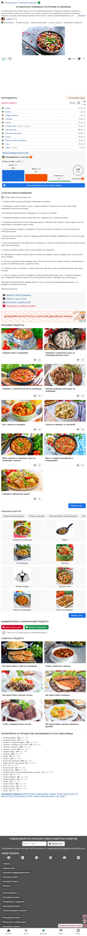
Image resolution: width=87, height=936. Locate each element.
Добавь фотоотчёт (13, 627)
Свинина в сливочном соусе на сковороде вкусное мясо (60, 354)
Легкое (8, 112)
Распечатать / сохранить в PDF (18, 302)
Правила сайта (9, 868)
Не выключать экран (77, 98)
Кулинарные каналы (11, 926)
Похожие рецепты (22, 22)
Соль (7, 144)
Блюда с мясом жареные (14, 516)
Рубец (7, 108)
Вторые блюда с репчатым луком (63, 516)
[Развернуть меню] (85, 925)
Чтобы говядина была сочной (16, 724)
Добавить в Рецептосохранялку (18, 295)
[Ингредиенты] (85, 917)
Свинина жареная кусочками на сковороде (60, 390)
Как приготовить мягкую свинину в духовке (62, 725)
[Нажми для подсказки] (31, 157)
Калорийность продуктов (72, 22)
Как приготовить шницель (57, 695)
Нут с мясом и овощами (13, 424)
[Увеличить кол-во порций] (84, 101)
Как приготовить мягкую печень (17, 695)
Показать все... (77, 615)
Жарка (64, 540)
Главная (6, 864)
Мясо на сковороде (65, 610)
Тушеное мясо (65, 586)
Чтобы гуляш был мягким (57, 666)
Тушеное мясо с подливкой (15, 353)
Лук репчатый (10, 130)
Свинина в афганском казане (16, 494)
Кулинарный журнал (11, 906)
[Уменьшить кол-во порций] (84, 104)
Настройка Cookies (11, 881)
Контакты (7, 886)
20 (84, 59)
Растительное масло (13, 133)
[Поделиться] (85, 921)
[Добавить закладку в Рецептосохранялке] (79, 59)
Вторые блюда (22, 586)
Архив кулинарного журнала (15, 910)
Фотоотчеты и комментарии (14, 922)
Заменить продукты (9, 103)
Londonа (9, 19)
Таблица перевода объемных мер (15, 153)
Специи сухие (10, 126)
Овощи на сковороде (22, 610)
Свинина (8, 119)
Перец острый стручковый (15, 140)
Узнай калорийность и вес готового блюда (44, 185)
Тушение (64, 563)
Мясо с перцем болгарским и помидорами (59, 459)
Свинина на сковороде (22, 540)
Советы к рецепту (55, 22)
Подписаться (57, 844)
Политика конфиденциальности (16, 873)
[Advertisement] (43, 77)
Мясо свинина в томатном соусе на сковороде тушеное (18, 459)
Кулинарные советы (11, 897)
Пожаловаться (9, 22)
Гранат (8, 148)
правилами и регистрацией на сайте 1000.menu (66, 848)
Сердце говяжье (11, 115)
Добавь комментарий (39, 22)
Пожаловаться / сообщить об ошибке (20, 306)
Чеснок (8, 123)
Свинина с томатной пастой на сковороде (22, 389)
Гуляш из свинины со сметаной (60, 424)
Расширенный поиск (11, 918)
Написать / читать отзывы (16, 299)
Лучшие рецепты (10, 893)
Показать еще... (77, 506)
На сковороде (22, 563)
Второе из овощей (36, 516)
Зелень (8, 137)
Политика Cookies (10, 877)
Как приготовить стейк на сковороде (19, 666)
